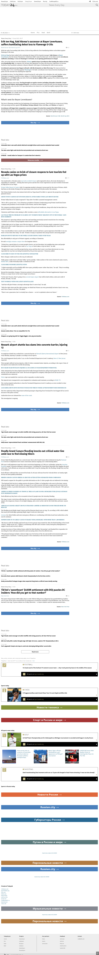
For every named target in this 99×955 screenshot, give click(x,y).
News (43, 939)
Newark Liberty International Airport (47, 354)
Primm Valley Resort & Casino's (10, 187)
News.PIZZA (4, 895)
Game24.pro (37, 1)
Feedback (62, 936)
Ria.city (45, 1)
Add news (62, 939)
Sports (43, 941)
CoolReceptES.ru (53, 1)
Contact (80, 936)
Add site (62, 941)
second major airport (32, 277)
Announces (44, 943)
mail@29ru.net (81, 939)
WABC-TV (57, 380)
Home (5, 939)
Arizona (3, 515)
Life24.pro (13, 1)
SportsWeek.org (5, 890)
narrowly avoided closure (28, 181)
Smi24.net (3, 899)
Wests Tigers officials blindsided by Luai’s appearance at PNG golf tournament (55, 753)
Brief (5, 945)
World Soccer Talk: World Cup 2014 (10, 47)
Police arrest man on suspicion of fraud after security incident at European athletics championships (24, 754)
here (34, 660)
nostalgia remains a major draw (15, 241)
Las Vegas (29, 246)
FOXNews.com (5, 178)
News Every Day (6, 38)
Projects (21, 936)
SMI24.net (3, 894)
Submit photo (63, 945)
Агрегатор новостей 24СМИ (49, 853)
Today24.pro (28, 1)
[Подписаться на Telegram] (89, 1)
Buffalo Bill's (5, 261)
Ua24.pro (21, 945)
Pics (5, 941)
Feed (5, 943)
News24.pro (4, 1)
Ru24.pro (20, 1)
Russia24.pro (22, 950)
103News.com (4, 889)
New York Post (5, 596)
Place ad (62, 943)
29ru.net (3, 892)
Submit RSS (62, 948)
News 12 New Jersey (59, 358)
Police (3, 377)
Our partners (45, 936)
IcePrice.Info (4, 897)
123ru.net (95, 1)
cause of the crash (26, 395)
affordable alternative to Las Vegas (48, 212)
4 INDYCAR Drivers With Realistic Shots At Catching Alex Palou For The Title (87, 753)
